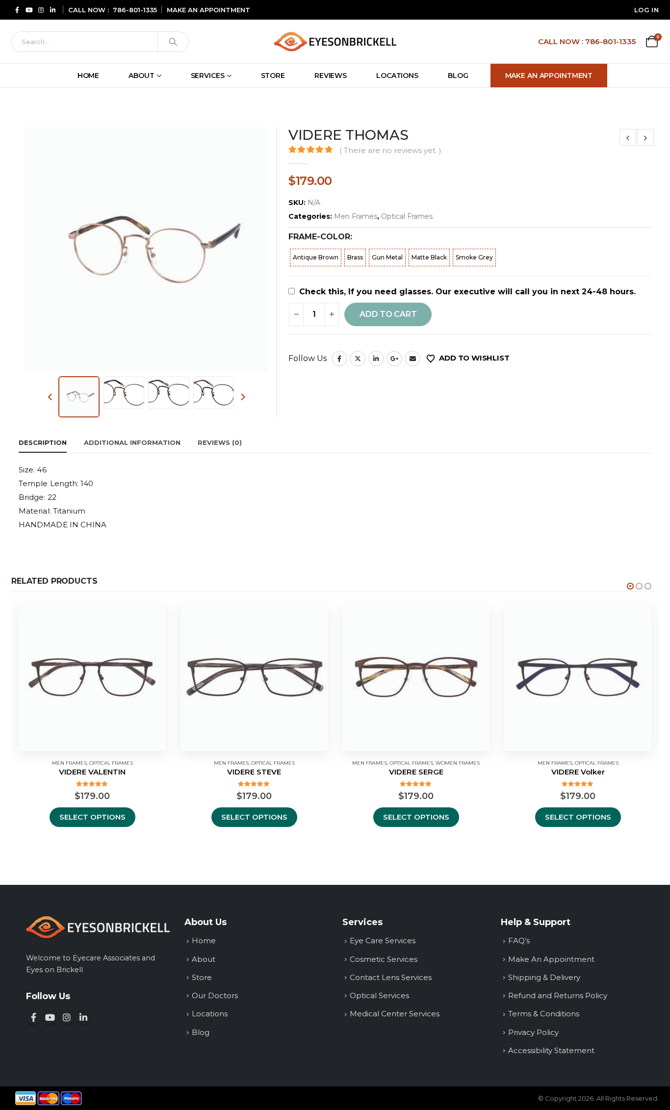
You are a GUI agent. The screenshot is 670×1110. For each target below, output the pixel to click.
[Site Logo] (335, 41)
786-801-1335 (135, 10)
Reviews (330, 75)
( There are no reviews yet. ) (390, 150)
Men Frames (355, 216)
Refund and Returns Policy (557, 995)
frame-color (319, 236)
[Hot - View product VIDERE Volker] (577, 677)
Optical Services (379, 995)
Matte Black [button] (429, 257)
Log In (646, 10)
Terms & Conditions (543, 1013)
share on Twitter (357, 358)
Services (208, 75)
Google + (394, 358)
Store (273, 75)
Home (88, 75)
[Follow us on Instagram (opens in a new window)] (66, 1017)
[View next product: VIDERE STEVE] (645, 137)
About (141, 75)
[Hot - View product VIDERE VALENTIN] (92, 677)
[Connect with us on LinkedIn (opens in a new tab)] (52, 9)
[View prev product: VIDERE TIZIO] (627, 137)
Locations (397, 75)
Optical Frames (407, 216)
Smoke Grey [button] (474, 257)
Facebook (339, 358)
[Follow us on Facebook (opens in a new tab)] (17, 9)
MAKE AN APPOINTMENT (208, 10)
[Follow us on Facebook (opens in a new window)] (33, 1017)
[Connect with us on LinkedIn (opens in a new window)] (83, 1017)
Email (412, 358)
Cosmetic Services (383, 959)
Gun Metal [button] (387, 257)
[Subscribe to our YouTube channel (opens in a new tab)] (29, 9)
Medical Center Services (394, 1013)
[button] (21, 249)
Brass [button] (355, 257)
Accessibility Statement (551, 1050)
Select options (92, 817)
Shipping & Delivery (544, 977)
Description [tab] (43, 442)
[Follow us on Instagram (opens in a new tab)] (40, 9)
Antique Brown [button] (315, 257)
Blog (458, 75)
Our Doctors (215, 995)
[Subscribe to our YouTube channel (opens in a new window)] (50, 1017)
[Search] (173, 42)
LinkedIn (376, 358)
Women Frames (458, 763)
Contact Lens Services (391, 977)
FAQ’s (519, 940)
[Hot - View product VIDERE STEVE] (254, 677)
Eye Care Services (382, 940)
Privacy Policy (533, 1032)
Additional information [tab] (132, 442)
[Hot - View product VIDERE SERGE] (416, 677)
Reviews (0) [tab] (220, 442)
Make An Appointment (549, 75)
